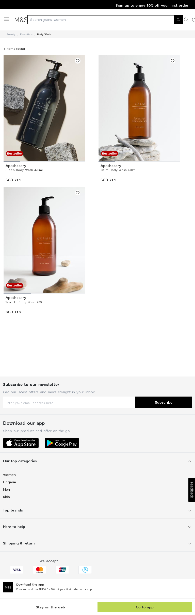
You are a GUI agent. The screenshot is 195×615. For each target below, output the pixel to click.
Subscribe (163, 402)
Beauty (11, 34)
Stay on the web (50, 607)
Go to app (145, 607)
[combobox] (105, 19)
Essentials (26, 34)
